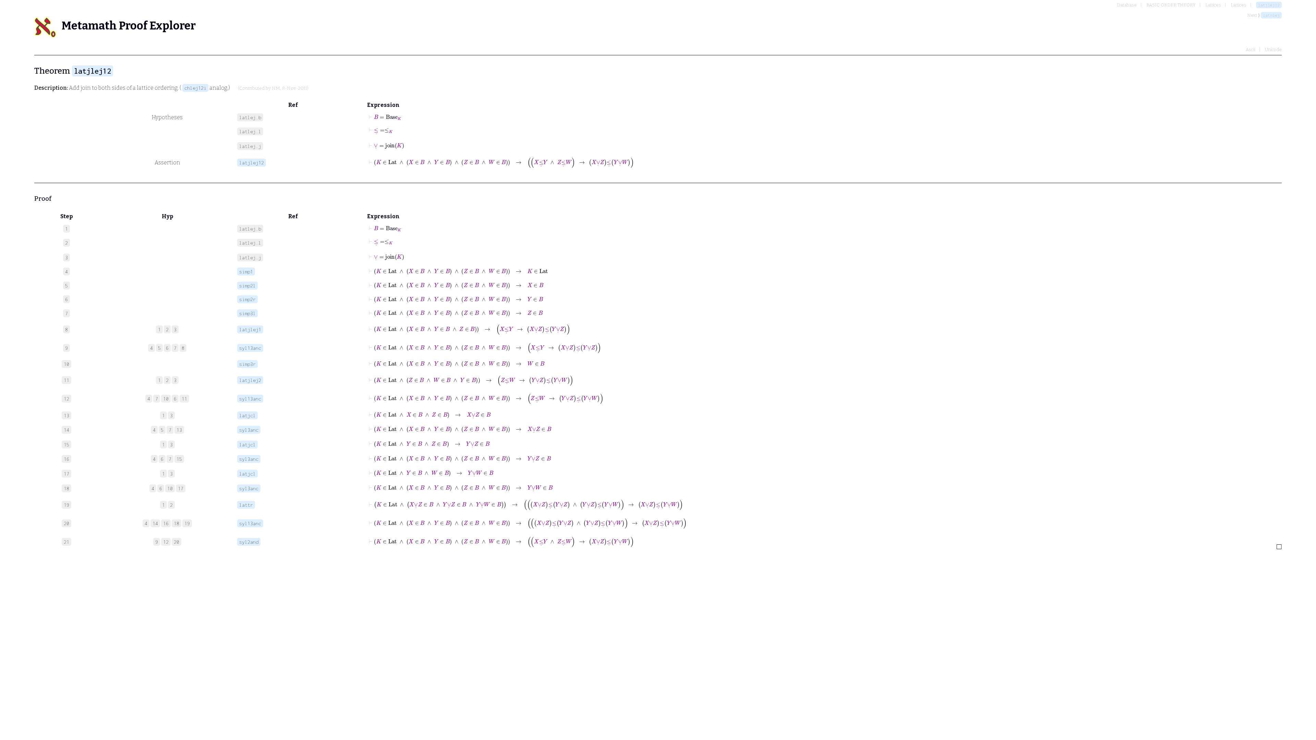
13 (179, 430)
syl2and (248, 542)
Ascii (1250, 49)
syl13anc (250, 348)
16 (166, 523)
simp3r (247, 364)
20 (176, 542)
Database (1127, 5)
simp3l (247, 313)
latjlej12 (1269, 5)
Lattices (1213, 5)
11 (184, 399)
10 (166, 399)
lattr (246, 505)
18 (176, 523)
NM (276, 88)
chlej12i (195, 88)
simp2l (247, 285)
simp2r (247, 299)
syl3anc (248, 430)
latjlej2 (250, 380)
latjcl (247, 415)
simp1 (246, 271)
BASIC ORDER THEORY (1171, 5)
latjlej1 (250, 329)
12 (166, 542)
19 (187, 523)
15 (179, 459)
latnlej (1271, 15)
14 (155, 523)
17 (180, 488)
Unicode (1273, 49)
